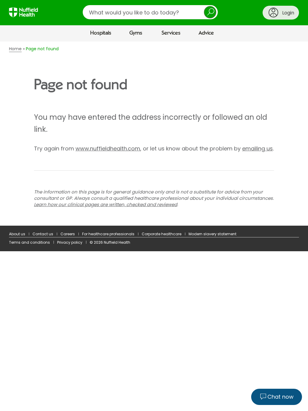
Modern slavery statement (212, 233)
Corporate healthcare (161, 233)
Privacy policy (69, 242)
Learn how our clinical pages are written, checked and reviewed (105, 204)
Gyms (135, 33)
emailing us (257, 148)
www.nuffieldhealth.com (107, 148)
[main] (154, 134)
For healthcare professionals (108, 233)
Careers (67, 233)
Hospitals (100, 33)
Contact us (42, 233)
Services (171, 33)
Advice (206, 33)
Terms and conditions (29, 242)
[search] (150, 12)
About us (17, 233)
